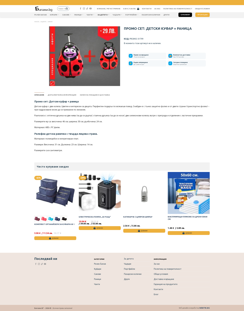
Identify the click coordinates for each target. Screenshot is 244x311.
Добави (55, 238)
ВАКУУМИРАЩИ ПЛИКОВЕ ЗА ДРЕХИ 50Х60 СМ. (187, 218)
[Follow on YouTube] (90, 9)
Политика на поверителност (177, 9)
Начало (36, 21)
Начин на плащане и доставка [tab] (95, 95)
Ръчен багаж (40, 15)
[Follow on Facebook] (81, 9)
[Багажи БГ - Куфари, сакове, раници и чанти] (43, 8)
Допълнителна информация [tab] (62, 95)
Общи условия (202, 9)
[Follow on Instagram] (84, 9)
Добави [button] (99, 228)
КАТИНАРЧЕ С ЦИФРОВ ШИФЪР (137, 217)
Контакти (146, 9)
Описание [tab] (39, 95)
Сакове (65, 15)
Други (166, 15)
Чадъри (116, 15)
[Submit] (67, 8)
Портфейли (131, 15)
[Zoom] (52, 83)
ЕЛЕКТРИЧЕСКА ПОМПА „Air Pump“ (95, 217)
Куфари (53, 15)
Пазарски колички (151, 15)
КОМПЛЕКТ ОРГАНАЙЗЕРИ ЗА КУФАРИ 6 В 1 (54, 224)
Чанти (90, 15)
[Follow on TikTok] (87, 9)
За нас (157, 9)
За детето (103, 15)
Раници (78, 15)
